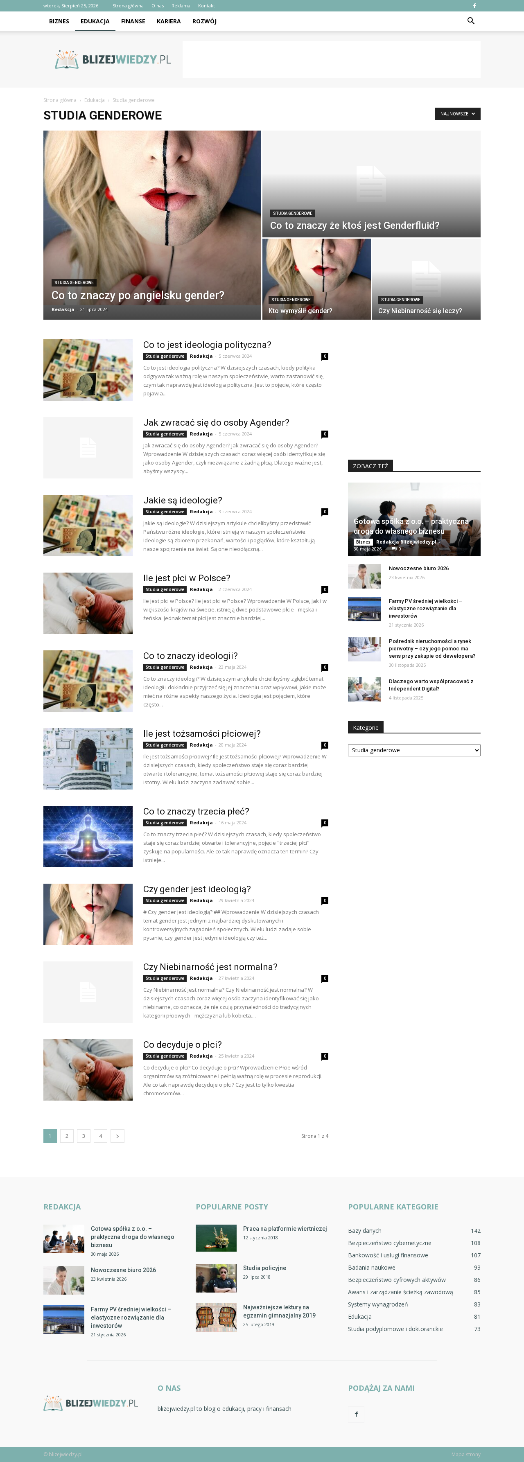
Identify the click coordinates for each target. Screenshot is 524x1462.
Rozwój (204, 21)
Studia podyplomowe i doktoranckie (395, 1329)
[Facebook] (474, 5)
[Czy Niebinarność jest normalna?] (88, 992)
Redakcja (63, 309)
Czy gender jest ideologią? (197, 889)
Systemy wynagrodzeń (378, 1304)
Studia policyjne (264, 1268)
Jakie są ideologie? (182, 500)
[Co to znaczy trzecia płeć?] (88, 836)
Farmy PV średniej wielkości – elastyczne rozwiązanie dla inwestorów (426, 608)
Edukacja (95, 21)
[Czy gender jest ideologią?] (88, 914)
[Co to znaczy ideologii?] (88, 681)
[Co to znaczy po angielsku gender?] (152, 218)
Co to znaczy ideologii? (190, 656)
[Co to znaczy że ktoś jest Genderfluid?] (371, 184)
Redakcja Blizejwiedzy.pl (406, 542)
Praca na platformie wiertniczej (285, 1228)
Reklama (181, 5)
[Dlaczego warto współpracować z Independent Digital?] (364, 689)
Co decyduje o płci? (182, 1045)
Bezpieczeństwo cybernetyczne (389, 1243)
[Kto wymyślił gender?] (316, 279)
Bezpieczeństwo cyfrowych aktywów (397, 1280)
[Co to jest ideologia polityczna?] (88, 370)
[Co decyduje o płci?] (88, 1070)
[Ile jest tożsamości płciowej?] (88, 759)
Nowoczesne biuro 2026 (419, 568)
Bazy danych (365, 1230)
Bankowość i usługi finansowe (388, 1255)
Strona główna (128, 5)
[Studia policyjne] (216, 1278)
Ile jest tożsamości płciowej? (202, 734)
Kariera (169, 21)
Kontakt (206, 5)
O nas (157, 5)
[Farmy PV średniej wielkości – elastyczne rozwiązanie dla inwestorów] (364, 609)
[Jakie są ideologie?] (88, 525)
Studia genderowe (74, 282)
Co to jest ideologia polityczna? (207, 345)
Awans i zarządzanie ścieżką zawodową (400, 1292)
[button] (471, 21)
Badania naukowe (371, 1267)
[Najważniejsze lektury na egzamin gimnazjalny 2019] (216, 1317)
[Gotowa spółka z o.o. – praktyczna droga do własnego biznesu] (63, 1239)
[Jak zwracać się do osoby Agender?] (88, 447)
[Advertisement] (332, 59)
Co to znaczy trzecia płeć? (196, 811)
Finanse (133, 21)
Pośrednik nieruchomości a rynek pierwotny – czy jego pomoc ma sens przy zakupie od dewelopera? (432, 648)
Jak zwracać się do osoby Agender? (216, 422)
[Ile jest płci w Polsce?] (88, 603)
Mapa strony (466, 1454)
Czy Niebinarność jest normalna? (210, 967)
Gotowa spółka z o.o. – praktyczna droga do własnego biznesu (132, 1236)
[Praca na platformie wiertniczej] (216, 1238)
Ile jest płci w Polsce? (186, 578)
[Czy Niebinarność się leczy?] (426, 279)
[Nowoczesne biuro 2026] (364, 576)
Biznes (59, 21)
